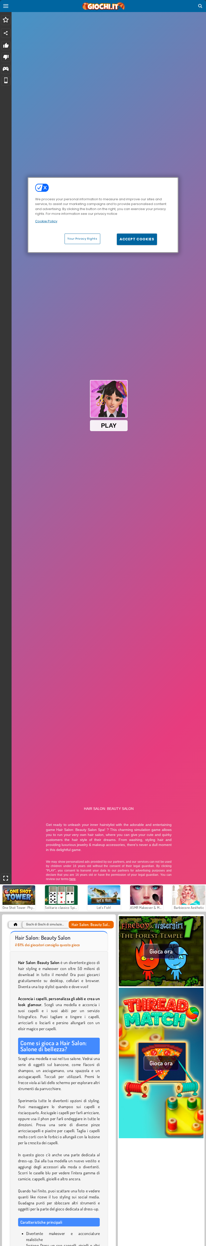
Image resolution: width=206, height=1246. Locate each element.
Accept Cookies (137, 239)
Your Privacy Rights (82, 239)
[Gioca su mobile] (6, 81)
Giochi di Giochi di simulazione (45, 924)
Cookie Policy (46, 221)
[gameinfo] (5, 69)
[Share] (6, 33)
